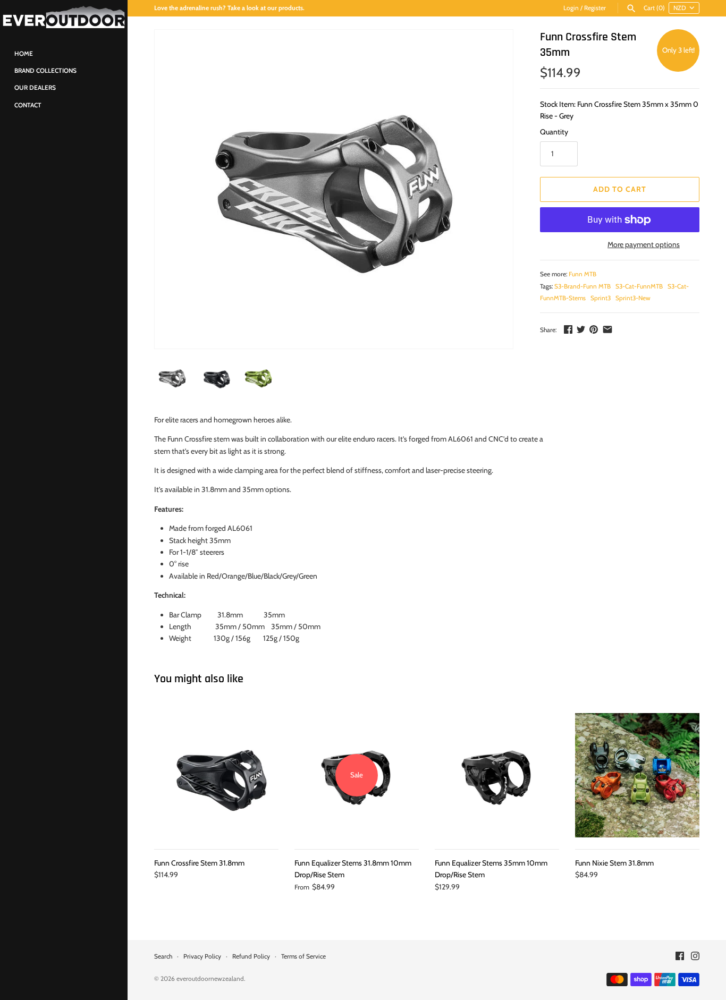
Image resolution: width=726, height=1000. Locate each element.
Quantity (554, 132)
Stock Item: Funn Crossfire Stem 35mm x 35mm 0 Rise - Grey (619, 110)
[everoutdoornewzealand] (64, 17)
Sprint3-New (633, 298)
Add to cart (619, 189)
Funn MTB (582, 274)
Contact (27, 105)
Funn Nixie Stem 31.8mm (614, 863)
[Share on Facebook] (568, 329)
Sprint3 (600, 298)
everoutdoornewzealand (210, 978)
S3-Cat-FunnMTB (639, 286)
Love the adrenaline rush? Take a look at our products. (229, 8)
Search (163, 956)
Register (595, 8)
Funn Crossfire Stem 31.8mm (199, 863)
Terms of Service (303, 956)
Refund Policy (251, 956)
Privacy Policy (202, 956)
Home (23, 53)
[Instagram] (695, 957)
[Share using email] (607, 329)
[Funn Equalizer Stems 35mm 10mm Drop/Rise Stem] (497, 775)
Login (571, 8)
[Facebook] (680, 957)
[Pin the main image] (593, 329)
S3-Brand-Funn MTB (582, 286)
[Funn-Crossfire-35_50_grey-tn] (334, 189)
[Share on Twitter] (581, 329)
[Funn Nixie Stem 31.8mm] (637, 775)
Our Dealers (35, 87)
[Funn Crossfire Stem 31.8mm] (216, 775)
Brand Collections (45, 70)
